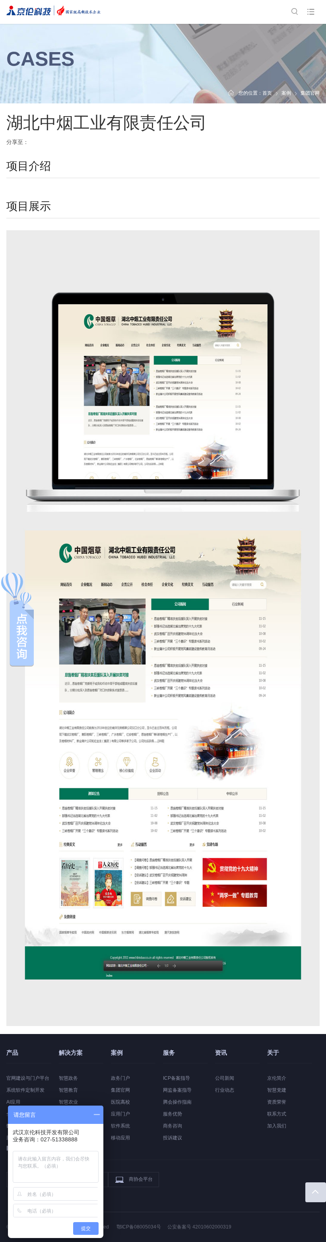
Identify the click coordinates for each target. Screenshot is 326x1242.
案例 (286, 93)
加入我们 (276, 1126)
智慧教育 (68, 1090)
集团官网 (120, 1090)
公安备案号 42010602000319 (199, 1227)
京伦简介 (276, 1078)
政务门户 (120, 1078)
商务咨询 (172, 1126)
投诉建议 (172, 1138)
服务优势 (172, 1114)
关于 (273, 1052)
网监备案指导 (177, 1090)
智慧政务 (68, 1078)
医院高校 (120, 1102)
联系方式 (276, 1114)
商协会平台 (141, 1179)
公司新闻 (224, 1078)
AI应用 (13, 1102)
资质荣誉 (276, 1102)
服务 (169, 1052)
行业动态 (224, 1090)
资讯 (221, 1052)
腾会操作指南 (177, 1102)
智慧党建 (276, 1090)
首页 (267, 93)
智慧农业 (68, 1102)
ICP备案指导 (176, 1078)
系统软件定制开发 (25, 1090)
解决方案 (71, 1052)
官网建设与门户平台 (27, 1078)
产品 (12, 1052)
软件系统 (120, 1126)
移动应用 (120, 1138)
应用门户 (120, 1114)
